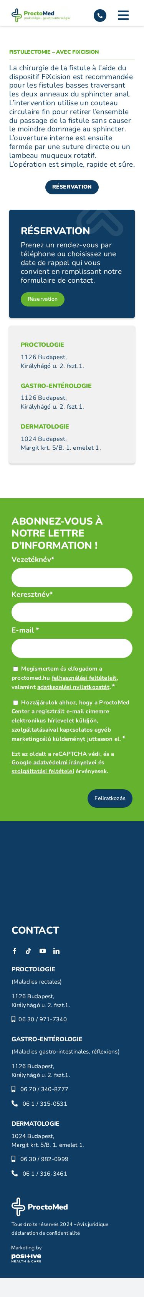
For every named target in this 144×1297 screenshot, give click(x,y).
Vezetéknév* (33, 559)
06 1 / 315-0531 (45, 1104)
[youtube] (43, 951)
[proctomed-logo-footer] (40, 1201)
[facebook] (15, 951)
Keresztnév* (32, 594)
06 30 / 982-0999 (44, 1159)
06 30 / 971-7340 (42, 1019)
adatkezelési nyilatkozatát (73, 687)
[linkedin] (56, 951)
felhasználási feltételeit (84, 678)
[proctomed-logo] (41, 12)
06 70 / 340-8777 (44, 1089)
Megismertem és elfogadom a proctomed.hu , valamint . (65, 678)
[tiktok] (28, 951)
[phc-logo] (27, 1249)
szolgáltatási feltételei (43, 771)
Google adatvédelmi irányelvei (54, 762)
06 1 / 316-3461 (45, 1174)
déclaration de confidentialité (46, 1233)
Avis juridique (93, 1224)
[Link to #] (123, 15)
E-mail (26, 630)
